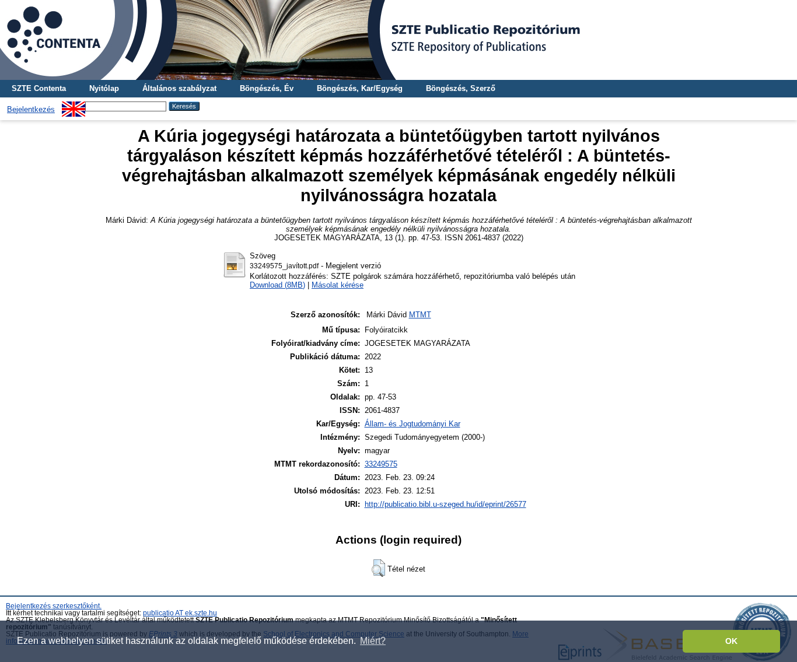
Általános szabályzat (179, 88)
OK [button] (731, 641)
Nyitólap (104, 88)
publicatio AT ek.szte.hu (180, 613)
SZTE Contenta (39, 88)
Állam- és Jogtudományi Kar (412, 423)
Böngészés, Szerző (460, 88)
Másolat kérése (337, 285)
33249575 (381, 464)
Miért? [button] (373, 641)
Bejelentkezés (31, 109)
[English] (73, 105)
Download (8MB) (277, 285)
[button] (378, 568)
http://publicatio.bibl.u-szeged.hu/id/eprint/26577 (445, 504)
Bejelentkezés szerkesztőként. (54, 606)
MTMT (420, 314)
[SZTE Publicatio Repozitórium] (398, 40)
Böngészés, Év (266, 88)
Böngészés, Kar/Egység (360, 88)
